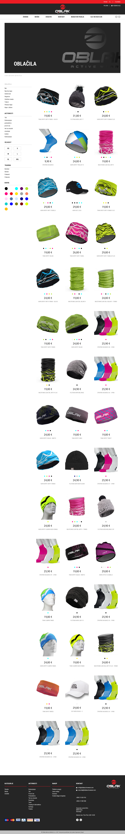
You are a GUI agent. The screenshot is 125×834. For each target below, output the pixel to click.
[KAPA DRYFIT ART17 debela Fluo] (105, 241)
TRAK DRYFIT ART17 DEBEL (77, 256)
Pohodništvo (32, 796)
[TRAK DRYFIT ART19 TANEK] (48, 332)
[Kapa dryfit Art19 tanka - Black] (48, 287)
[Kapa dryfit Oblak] (76, 332)
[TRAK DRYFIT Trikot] (105, 423)
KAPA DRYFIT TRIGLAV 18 (77, 165)
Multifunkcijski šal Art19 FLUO (48, 392)
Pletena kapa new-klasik (77, 484)
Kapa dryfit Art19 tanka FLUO (106, 119)
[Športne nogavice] (48, 150)
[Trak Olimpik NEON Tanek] (76, 651)
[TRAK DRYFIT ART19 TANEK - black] (48, 105)
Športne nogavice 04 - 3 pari (77, 757)
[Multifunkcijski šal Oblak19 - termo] (105, 287)
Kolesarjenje (32, 789)
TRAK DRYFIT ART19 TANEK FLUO (106, 210)
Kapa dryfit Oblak (76, 347)
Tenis (29, 802)
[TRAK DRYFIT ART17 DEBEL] (76, 241)
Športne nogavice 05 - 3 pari (105, 620)
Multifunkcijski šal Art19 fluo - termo (106, 666)
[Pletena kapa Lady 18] (76, 606)
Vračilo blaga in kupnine (58, 796)
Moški (6, 791)
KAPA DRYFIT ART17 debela (48, 210)
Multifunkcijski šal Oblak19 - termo (106, 301)
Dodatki (7, 794)
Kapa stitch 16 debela (106, 575)
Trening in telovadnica (34, 804)
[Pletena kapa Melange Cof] (105, 515)
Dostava (54, 794)
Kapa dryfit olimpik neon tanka (48, 529)
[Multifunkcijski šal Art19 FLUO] (48, 378)
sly (70, 832)
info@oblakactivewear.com (86, 787)
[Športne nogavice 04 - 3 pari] (76, 742)
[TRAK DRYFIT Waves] (48, 697)
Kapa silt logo (77, 210)
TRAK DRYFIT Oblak (48, 256)
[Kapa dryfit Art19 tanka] (48, 469)
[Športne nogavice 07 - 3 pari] (105, 469)
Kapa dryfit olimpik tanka (48, 666)
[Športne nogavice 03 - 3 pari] (105, 697)
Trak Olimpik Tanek (48, 620)
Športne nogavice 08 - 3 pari (105, 347)
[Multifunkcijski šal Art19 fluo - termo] (105, 651)
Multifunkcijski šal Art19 (106, 165)
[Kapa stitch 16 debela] (105, 560)
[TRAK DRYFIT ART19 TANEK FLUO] (105, 196)
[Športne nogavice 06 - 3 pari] (105, 378)
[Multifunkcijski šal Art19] (105, 150)
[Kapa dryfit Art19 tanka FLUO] (105, 105)
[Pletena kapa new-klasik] (76, 469)
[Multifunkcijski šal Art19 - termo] (76, 515)
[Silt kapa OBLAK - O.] (76, 697)
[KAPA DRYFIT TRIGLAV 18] (76, 150)
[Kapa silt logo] (76, 196)
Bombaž (7, 169)
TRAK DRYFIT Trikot (105, 438)
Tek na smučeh (32, 798)
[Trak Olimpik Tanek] (48, 606)
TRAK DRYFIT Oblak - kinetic (77, 575)
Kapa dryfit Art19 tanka (48, 484)
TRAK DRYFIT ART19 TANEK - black (48, 119)
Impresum (77, 832)
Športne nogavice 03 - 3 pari (105, 711)
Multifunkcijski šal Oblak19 (77, 301)
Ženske (7, 789)
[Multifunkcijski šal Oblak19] (76, 287)
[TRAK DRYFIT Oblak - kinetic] (76, 560)
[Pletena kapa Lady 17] (76, 105)
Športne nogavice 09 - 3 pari (48, 575)
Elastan (7, 172)
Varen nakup (55, 791)
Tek (29, 791)
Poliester (7, 177)
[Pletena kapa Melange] (76, 378)
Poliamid (7, 174)
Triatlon (30, 809)
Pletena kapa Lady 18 (77, 620)
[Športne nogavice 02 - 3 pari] (48, 742)
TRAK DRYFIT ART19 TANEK (48, 347)
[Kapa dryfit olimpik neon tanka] (48, 515)
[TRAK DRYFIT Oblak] (48, 241)
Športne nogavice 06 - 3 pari (105, 392)
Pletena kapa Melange (77, 392)
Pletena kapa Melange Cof (106, 529)
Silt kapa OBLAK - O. (77, 711)
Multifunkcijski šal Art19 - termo (77, 529)
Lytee (73, 832)
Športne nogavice (48, 165)
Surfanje (30, 807)
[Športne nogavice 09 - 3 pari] (48, 560)
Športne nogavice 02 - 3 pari (48, 757)
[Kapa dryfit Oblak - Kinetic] (48, 423)
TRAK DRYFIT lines (77, 438)
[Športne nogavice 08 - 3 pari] (105, 332)
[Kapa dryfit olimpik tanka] (48, 651)
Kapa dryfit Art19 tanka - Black (48, 301)
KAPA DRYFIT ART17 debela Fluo (106, 256)
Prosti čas (31, 794)
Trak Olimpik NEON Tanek (77, 666)
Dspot (82, 832)
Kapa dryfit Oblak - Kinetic (48, 438)
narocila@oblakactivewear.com (87, 790)
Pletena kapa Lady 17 (77, 119)
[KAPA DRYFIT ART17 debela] (48, 196)
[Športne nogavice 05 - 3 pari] (105, 606)
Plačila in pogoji (56, 789)
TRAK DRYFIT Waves (48, 711)
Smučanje (31, 800)
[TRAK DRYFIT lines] (76, 423)
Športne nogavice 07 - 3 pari (105, 484)
